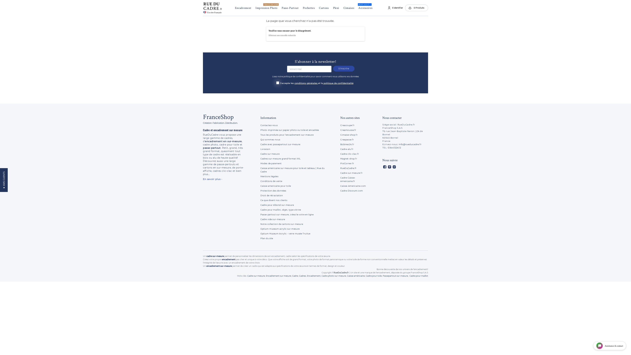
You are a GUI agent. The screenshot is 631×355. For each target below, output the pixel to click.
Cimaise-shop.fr (349, 135)
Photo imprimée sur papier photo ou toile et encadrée (289, 130)
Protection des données (273, 190)
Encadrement (243, 8)
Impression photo (267, 6)
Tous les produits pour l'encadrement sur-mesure (287, 135)
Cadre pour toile (374, 276)
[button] (4, 180)
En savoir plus (212, 179)
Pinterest (389, 166)
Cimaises (348, 8)
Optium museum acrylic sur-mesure (280, 229)
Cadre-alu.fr (346, 149)
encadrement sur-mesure (219, 266)
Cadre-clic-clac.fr (349, 154)
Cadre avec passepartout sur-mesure (280, 144)
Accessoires (365, 6)
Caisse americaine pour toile (275, 186)
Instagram (394, 166)
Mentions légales (269, 176)
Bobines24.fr (347, 144)
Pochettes (309, 8)
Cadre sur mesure (270, 154)
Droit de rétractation (271, 195)
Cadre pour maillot (418, 276)
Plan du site (266, 238)
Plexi (336, 8)
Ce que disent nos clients (273, 200)
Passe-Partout (290, 8)
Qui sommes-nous (270, 139)
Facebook (384, 166)
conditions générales (306, 83)
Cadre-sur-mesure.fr (351, 173)
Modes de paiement (271, 163)
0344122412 (394, 147)
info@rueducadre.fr (410, 144)
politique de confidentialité (338, 83)
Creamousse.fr (348, 130)
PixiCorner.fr (347, 163)
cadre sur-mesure (215, 256)
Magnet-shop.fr (348, 158)
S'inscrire (343, 68)
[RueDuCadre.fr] (212, 7)
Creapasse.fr (347, 139)
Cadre (295, 276)
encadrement (228, 259)
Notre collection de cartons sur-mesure (281, 224)
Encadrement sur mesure (278, 276)
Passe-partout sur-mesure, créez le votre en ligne (287, 214)
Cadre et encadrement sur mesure (223, 130)
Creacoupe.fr (347, 125)
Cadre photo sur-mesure (334, 276)
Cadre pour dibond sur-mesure (277, 205)
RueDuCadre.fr (348, 168)
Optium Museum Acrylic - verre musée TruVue (285, 233)
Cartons (324, 8)
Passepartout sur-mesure (395, 276)
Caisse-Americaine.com (353, 186)
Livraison (265, 149)
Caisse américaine (356, 276)
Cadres (302, 276)
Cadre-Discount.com (351, 190)
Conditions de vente (271, 181)
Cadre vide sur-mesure (272, 219)
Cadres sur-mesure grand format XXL (280, 158)
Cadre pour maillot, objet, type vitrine (280, 210)
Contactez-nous (269, 125)
